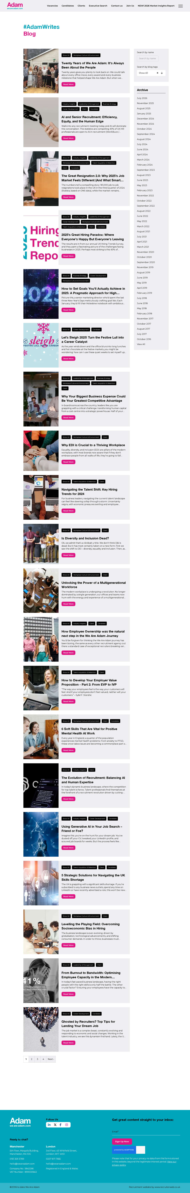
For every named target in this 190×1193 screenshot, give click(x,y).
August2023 (144, 175)
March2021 (143, 247)
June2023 (142, 180)
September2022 (146, 206)
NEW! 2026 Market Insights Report (156, 6)
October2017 (144, 324)
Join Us (130, 6)
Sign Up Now (122, 1141)
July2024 (142, 144)
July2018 (142, 298)
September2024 (146, 134)
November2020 (145, 252)
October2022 (144, 201)
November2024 (145, 124)
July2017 (142, 334)
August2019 (143, 272)
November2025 (145, 103)
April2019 (142, 288)
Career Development (70, 109)
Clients (81, 6)
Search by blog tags (147, 67)
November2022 (145, 195)
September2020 (146, 262)
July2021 (142, 236)
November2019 (145, 267)
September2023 (146, 170)
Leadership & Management (89, 104)
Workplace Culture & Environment (86, 55)
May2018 (142, 308)
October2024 (144, 129)
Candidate (94, 109)
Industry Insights (69, 104)
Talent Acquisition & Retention (104, 163)
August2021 (143, 231)
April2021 (142, 241)
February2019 (144, 293)
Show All (66, 55)
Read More (68, 84)
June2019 (142, 277)
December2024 (145, 118)
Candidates (68, 6)
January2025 (144, 113)
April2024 (142, 154)
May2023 (142, 185)
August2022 (144, 211)
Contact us (117, 6)
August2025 (143, 108)
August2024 (144, 139)
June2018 (142, 303)
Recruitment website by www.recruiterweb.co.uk (154, 1187)
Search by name (145, 52)
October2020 (144, 257)
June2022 (142, 216)
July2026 (142, 98)
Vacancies (52, 6)
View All (141, 344)
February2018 (144, 313)
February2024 (145, 165)
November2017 (145, 318)
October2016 (144, 339)
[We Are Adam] (15, 5)
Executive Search (98, 6)
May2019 (142, 283)
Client (84, 109)
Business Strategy (109, 104)
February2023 (145, 190)
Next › (51, 1059)
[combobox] (151, 72)
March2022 (143, 226)
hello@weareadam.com (22, 1164)
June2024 (142, 149)
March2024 (143, 160)
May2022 (142, 221)
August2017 (143, 329)
